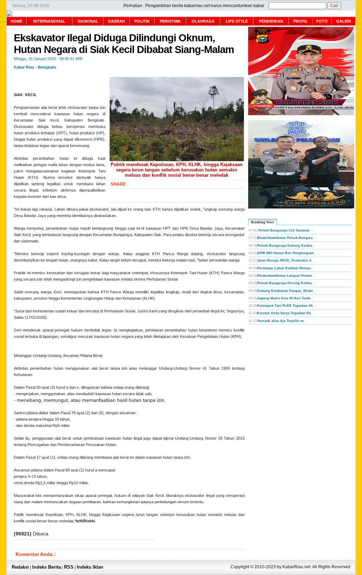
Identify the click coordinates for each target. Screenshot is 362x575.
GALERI (343, 21)
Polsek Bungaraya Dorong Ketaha (284, 283)
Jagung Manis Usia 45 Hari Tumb (283, 298)
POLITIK (142, 21)
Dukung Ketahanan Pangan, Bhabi (285, 291)
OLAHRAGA (203, 21)
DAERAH (116, 21)
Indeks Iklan (90, 567)
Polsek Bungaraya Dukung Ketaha (284, 245)
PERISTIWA (170, 21)
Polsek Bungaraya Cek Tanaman (284, 230)
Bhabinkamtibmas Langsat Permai (284, 275)
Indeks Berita (46, 567)
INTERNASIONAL (49, 21)
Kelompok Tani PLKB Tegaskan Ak (285, 305)
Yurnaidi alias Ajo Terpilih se (280, 321)
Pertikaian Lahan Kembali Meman (284, 268)
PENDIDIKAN (271, 21)
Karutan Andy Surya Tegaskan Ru (284, 313)
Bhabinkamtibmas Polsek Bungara (285, 238)
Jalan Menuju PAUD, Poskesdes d (284, 260)
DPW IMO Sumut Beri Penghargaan (285, 253)
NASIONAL (88, 21)
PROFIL (300, 21)
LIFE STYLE (237, 21)
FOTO (322, 21)
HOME (16, 21)
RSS (69, 567)
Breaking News (262, 222)
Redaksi (20, 567)
